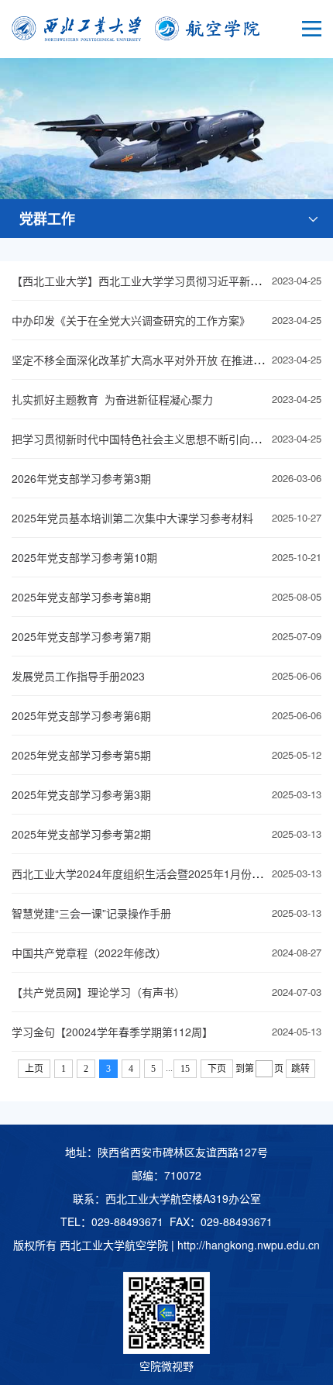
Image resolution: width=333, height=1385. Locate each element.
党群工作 (47, 218)
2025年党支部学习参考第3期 (81, 794)
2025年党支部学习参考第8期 (81, 597)
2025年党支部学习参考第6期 (81, 715)
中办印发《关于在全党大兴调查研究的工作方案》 (131, 320)
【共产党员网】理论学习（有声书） (98, 992)
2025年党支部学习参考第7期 (81, 636)
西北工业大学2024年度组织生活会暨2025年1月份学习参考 (153, 873)
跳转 (300, 1068)
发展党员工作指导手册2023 (78, 676)
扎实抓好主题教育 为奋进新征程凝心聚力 (112, 399)
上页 (34, 1068)
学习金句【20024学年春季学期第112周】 (112, 1031)
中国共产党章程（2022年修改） (89, 952)
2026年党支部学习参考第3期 (81, 478)
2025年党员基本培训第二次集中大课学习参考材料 (132, 517)
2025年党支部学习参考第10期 (84, 557)
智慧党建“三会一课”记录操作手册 (91, 913)
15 (185, 1068)
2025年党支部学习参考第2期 (81, 834)
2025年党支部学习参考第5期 (81, 755)
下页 (217, 1068)
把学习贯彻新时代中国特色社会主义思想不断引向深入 (142, 438)
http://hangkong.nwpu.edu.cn (248, 1244)
